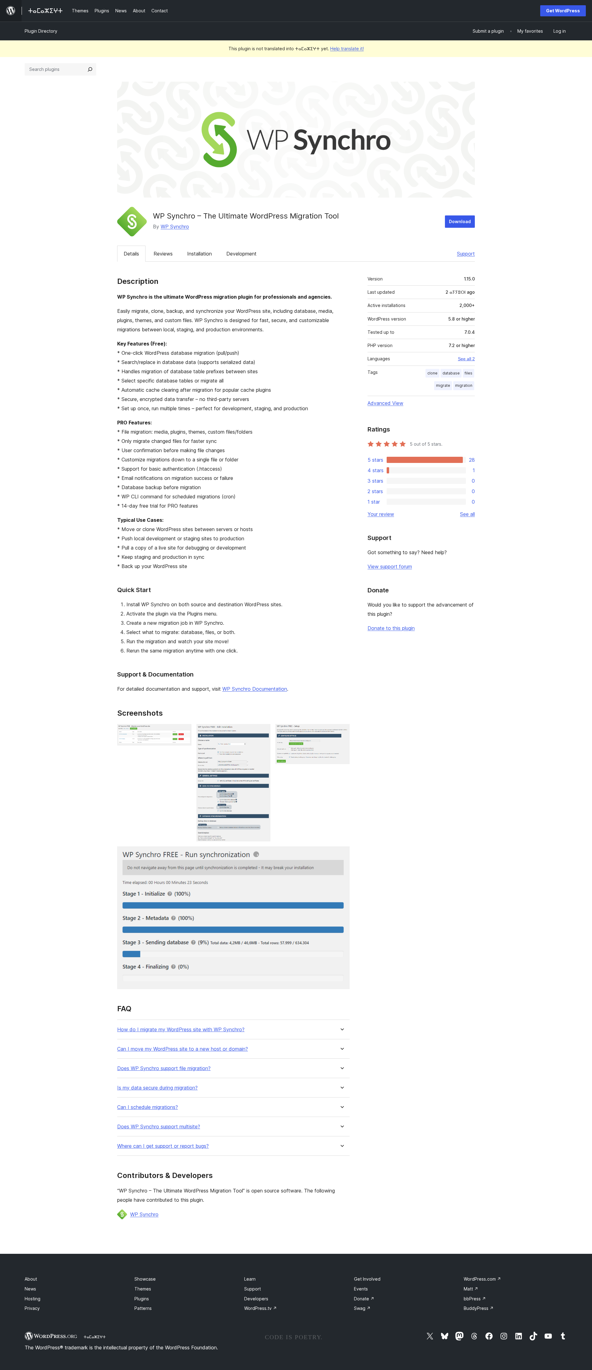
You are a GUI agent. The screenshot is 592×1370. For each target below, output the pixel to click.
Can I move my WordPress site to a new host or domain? (182, 1049)
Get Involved (367, 1279)
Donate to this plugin (391, 628)
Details (131, 254)
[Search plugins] (90, 69)
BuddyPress (479, 1308)
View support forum (390, 566)
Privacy (32, 1308)
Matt (471, 1288)
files (468, 373)
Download (460, 221)
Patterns (143, 1308)
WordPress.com (482, 1279)
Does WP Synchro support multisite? (158, 1127)
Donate (364, 1298)
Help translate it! (347, 48)
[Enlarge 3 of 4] (341, 732)
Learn (250, 1279)
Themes (142, 1288)
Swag (362, 1308)
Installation (199, 254)
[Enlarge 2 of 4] (262, 732)
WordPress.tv (260, 1308)
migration (463, 385)
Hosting (32, 1298)
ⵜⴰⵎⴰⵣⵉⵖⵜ (95, 1336)
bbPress (475, 1298)
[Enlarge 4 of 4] (341, 855)
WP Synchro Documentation (254, 689)
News (30, 1288)
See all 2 (466, 358)
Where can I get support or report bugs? (163, 1146)
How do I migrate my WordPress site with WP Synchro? (181, 1030)
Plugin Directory (41, 31)
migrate (443, 385)
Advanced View (385, 403)
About (31, 1279)
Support (466, 254)
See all (467, 514)
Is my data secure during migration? (157, 1088)
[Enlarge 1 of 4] (183, 732)
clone (432, 373)
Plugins (141, 1298)
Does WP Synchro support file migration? (164, 1068)
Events (361, 1288)
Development (241, 254)
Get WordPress (563, 10)
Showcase (145, 1279)
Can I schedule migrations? (147, 1107)
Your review (381, 514)
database (451, 373)
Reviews (163, 254)
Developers (256, 1298)
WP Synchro (175, 226)
